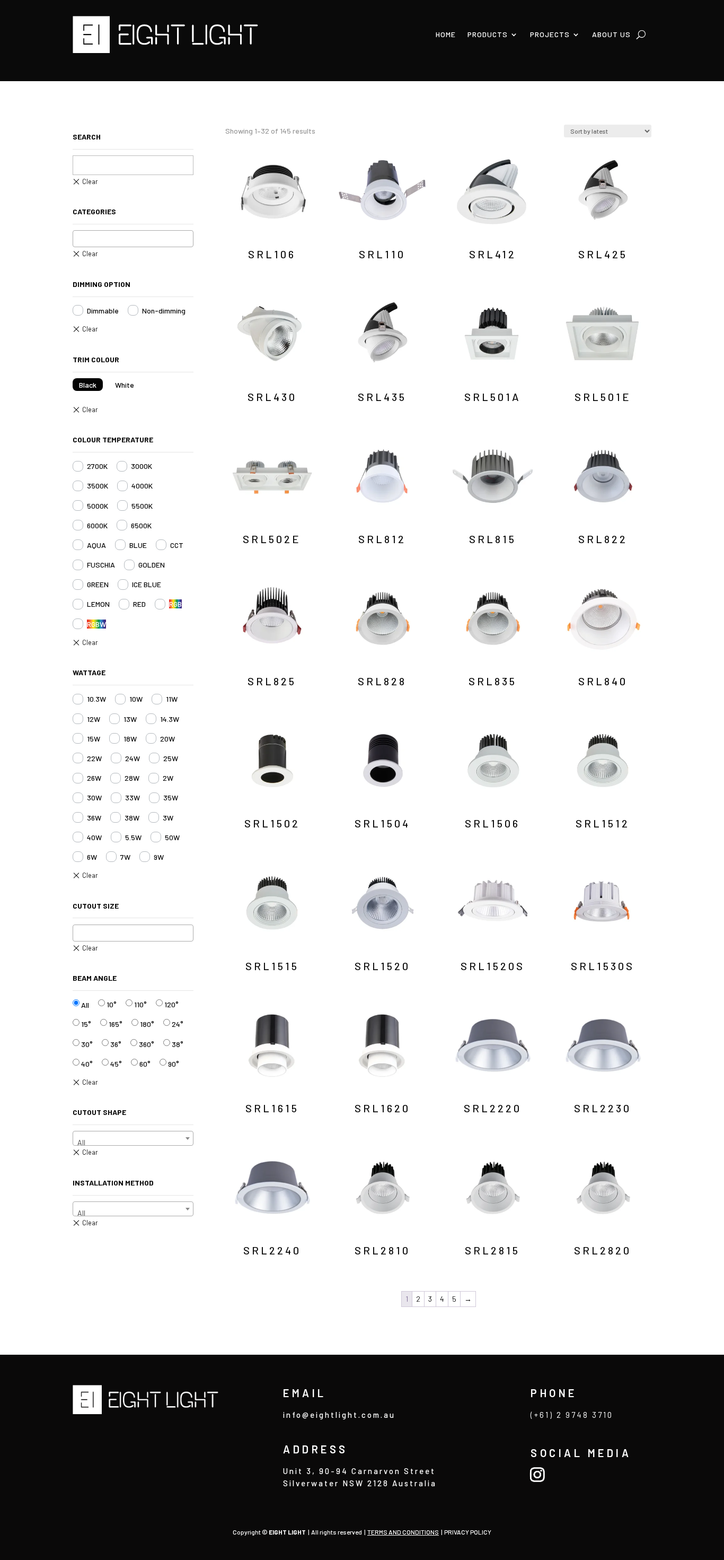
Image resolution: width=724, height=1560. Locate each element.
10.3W (96, 698)
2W (168, 777)
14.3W (169, 719)
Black (87, 384)
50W (172, 837)
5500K (142, 505)
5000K (97, 505)
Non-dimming (164, 310)
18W (130, 738)
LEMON (98, 603)
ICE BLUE (146, 584)
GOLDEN (151, 564)
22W (94, 758)
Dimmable (103, 310)
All (85, 1004)
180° (147, 1024)
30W (94, 797)
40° (87, 1063)
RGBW (96, 624)
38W (132, 817)
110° (140, 1004)
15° (86, 1024)
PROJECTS (550, 34)
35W (170, 797)
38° (177, 1044)
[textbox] (79, 237)
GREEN (98, 584)
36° (115, 1044)
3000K (141, 465)
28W (132, 777)
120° (171, 1004)
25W (170, 758)
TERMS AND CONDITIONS (403, 1532)
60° (145, 1063)
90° (173, 1063)
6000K (97, 525)
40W (94, 837)
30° (87, 1044)
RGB (175, 603)
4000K (142, 485)
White (124, 384)
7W (125, 856)
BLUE (138, 545)
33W (132, 797)
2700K (97, 465)
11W (172, 698)
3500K (97, 485)
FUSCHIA (101, 564)
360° (146, 1044)
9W (159, 856)
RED (139, 603)
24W (132, 758)
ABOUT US (611, 34)
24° (177, 1024)
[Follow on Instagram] (537, 1474)
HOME (446, 34)
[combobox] (133, 238)
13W (130, 719)
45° (116, 1063)
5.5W (133, 837)
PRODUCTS (487, 34)
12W (93, 719)
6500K (141, 525)
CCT (176, 545)
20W (167, 738)
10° (112, 1004)
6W (92, 856)
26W (94, 777)
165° (115, 1024)
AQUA (96, 545)
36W (94, 817)
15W (93, 738)
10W (136, 698)
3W (168, 817)
